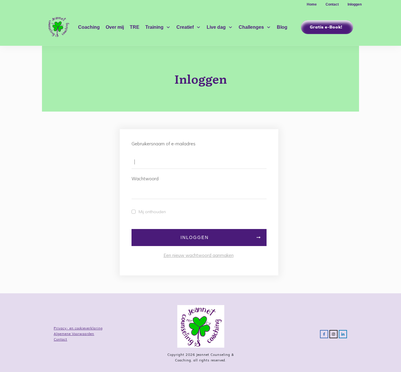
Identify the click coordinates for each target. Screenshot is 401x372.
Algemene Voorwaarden (74, 334)
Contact (60, 339)
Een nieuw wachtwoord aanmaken (199, 255)
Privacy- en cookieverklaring (78, 328)
